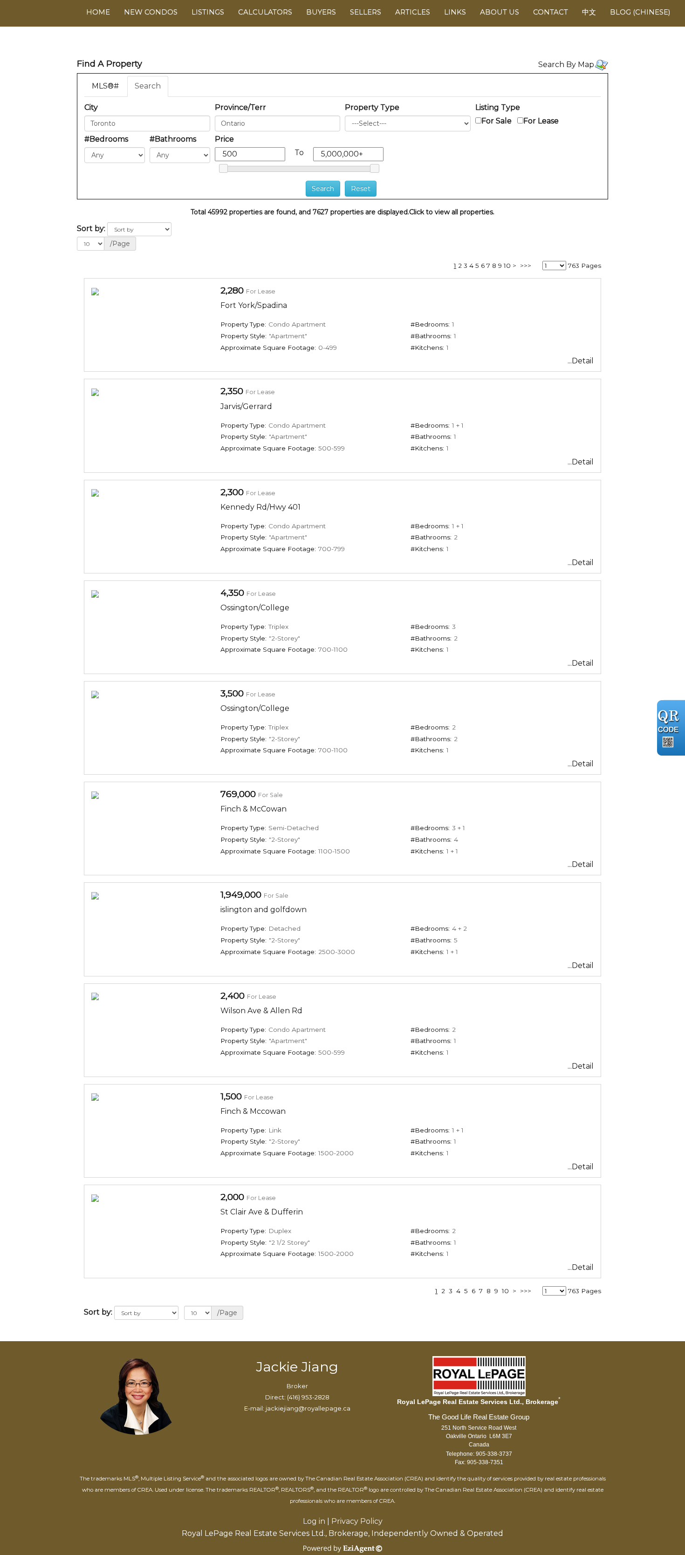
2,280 (232, 290)
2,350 (231, 390)
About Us (499, 11)
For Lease (541, 120)
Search (148, 86)
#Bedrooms (106, 139)
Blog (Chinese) (640, 11)
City (91, 107)
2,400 (232, 995)
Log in (314, 1521)
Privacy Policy (357, 1521)
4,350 (232, 592)
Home (98, 11)
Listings (208, 11)
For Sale (496, 120)
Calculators (265, 11)
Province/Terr (240, 107)
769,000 (238, 793)
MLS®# (105, 86)
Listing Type (497, 107)
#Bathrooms (173, 139)
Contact (550, 11)
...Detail (581, 360)
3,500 (232, 693)
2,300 (232, 492)
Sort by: (91, 228)
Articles (412, 11)
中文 (589, 11)
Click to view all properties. (451, 212)
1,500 (231, 1096)
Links (455, 11)
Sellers (365, 11)
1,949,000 (240, 894)
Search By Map (566, 64)
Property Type (372, 107)
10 (507, 265)
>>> (525, 265)
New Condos (151, 11)
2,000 (232, 1196)
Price (224, 139)
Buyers (321, 11)
